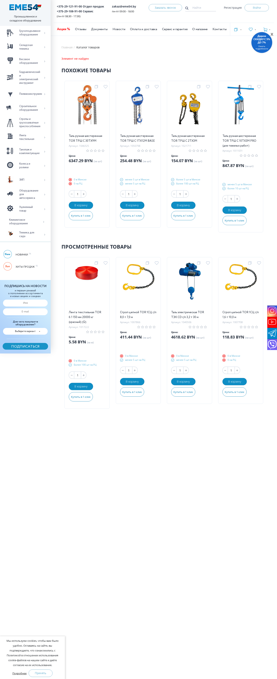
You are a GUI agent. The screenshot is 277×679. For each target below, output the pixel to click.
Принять (40, 673)
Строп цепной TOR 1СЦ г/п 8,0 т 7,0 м (138, 314)
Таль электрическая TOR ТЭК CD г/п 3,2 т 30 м (187, 314)
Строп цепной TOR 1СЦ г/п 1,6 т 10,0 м (240, 314)
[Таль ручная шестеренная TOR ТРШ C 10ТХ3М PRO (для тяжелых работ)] (240, 109)
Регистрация (233, 8)
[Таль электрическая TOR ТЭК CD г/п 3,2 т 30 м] (189, 285)
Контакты (220, 29)
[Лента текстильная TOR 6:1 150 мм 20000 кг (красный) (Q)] (87, 285)
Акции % (63, 29)
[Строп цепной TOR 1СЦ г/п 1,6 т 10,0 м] (240, 285)
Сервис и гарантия (175, 29)
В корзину (80, 205)
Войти (257, 8)
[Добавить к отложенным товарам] (106, 87)
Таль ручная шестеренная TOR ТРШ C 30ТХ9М (85, 138)
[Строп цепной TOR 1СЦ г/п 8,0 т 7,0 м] (138, 285)
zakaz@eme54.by (124, 6)
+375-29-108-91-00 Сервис (75, 11)
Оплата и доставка (143, 29)
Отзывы (80, 29)
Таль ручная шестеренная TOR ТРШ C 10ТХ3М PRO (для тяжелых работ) (239, 141)
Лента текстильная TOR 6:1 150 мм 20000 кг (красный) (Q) (85, 317)
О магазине (200, 29)
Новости (119, 29)
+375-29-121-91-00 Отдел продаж (80, 6)
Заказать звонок (165, 8)
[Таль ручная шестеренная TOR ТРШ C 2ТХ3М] (189, 109)
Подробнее (19, 673)
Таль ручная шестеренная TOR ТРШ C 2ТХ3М (188, 138)
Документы (99, 29)
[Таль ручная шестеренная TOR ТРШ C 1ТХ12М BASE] (138, 109)
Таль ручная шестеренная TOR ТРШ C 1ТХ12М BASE (137, 138)
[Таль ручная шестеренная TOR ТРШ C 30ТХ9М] (87, 109)
